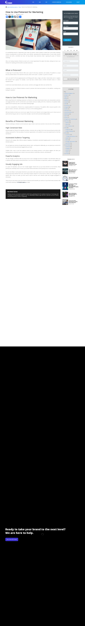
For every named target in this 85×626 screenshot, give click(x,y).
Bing (66, 98)
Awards (67, 122)
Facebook (68, 146)
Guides (66, 108)
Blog (20, 7)
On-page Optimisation (70, 141)
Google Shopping (69, 131)
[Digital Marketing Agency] (8, 2)
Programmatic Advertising (70, 119)
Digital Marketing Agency (12, 7)
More (78, 2)
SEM (40, 2)
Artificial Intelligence (69, 93)
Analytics (66, 95)
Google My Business (70, 136)
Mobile (67, 138)
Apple (66, 96)
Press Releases (69, 126)
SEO (33, 2)
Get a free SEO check (12, 539)
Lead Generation (68, 112)
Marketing (67, 114)
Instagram (68, 148)
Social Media (69, 2)
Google (66, 107)
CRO (46, 2)
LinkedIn (67, 150)
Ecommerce (67, 105)
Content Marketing (56, 2)
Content (66, 102)
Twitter (67, 151)
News (66, 115)
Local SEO (68, 134)
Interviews (67, 110)
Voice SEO (68, 143)
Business (66, 100)
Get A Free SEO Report (72, 79)
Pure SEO (67, 120)
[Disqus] (16, 212)
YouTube (66, 153)
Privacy (66, 117)
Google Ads (68, 129)
